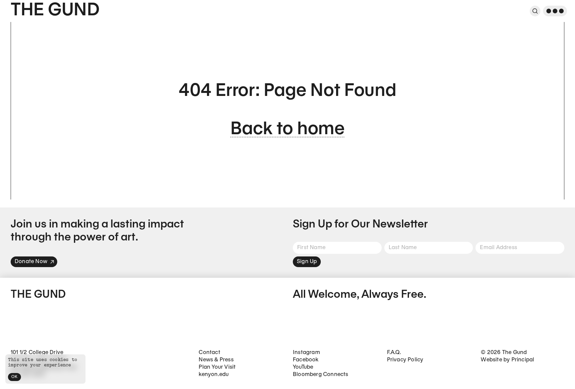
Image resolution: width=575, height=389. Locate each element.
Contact (209, 352)
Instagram (306, 352)
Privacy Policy (405, 359)
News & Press (216, 359)
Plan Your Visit (217, 367)
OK (14, 377)
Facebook (306, 359)
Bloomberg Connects (320, 374)
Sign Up (307, 261)
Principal (522, 359)
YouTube (303, 367)
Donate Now (31, 261)
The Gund (55, 11)
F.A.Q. (394, 352)
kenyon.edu (214, 374)
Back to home (287, 130)
